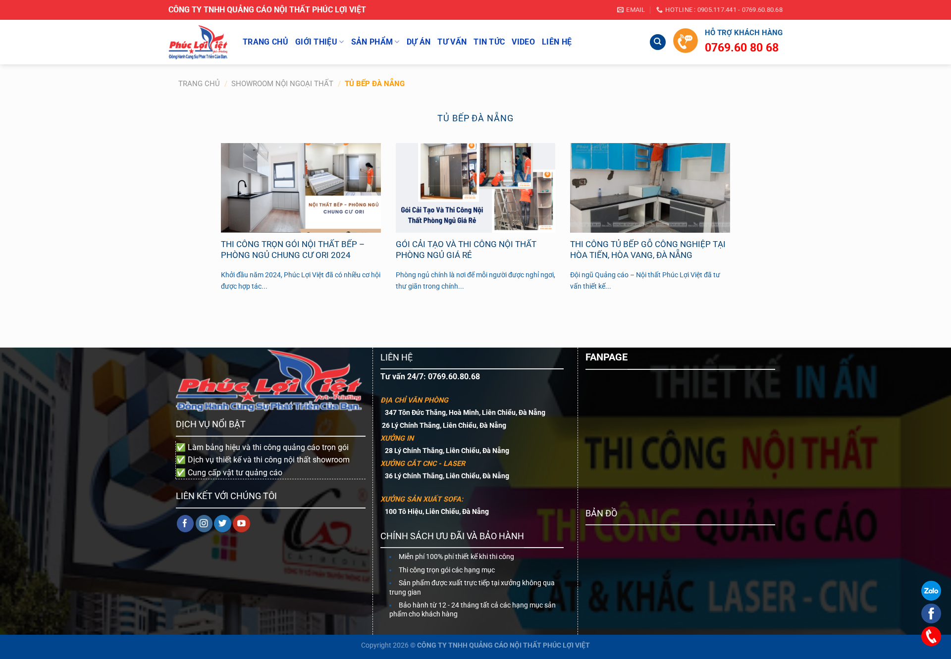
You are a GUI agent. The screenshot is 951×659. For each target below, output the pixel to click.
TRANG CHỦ (265, 42)
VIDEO (523, 42)
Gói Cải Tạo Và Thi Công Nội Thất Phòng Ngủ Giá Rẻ (466, 250)
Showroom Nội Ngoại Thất (282, 83)
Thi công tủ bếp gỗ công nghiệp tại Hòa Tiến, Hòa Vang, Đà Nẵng (648, 250)
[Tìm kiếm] (658, 42)
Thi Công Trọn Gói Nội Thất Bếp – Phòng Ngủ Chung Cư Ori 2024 (293, 250)
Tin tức (489, 42)
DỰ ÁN (419, 42)
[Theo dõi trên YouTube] (241, 523)
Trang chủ (199, 83)
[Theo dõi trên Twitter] (222, 523)
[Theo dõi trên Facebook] (185, 523)
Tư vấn (452, 42)
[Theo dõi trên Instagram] (204, 523)
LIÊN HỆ (557, 42)
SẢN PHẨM (372, 42)
